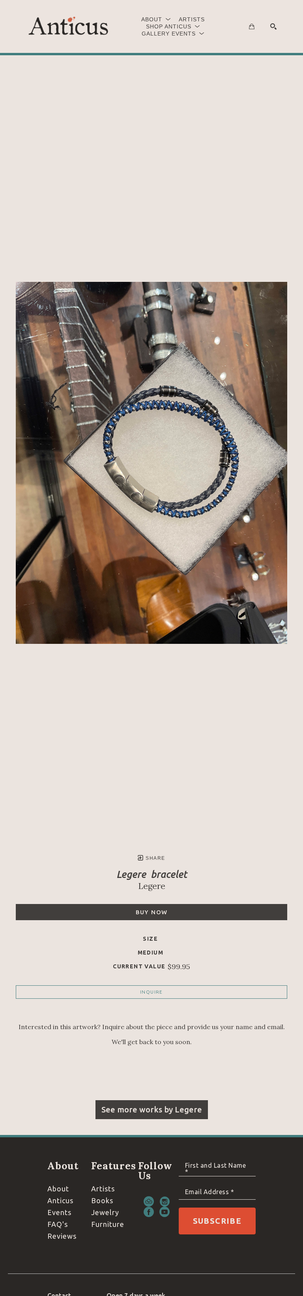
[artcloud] (149, 1202)
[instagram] (164, 1202)
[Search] (273, 26)
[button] (156, 19)
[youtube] (164, 1212)
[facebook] (149, 1212)
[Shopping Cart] (251, 26)
